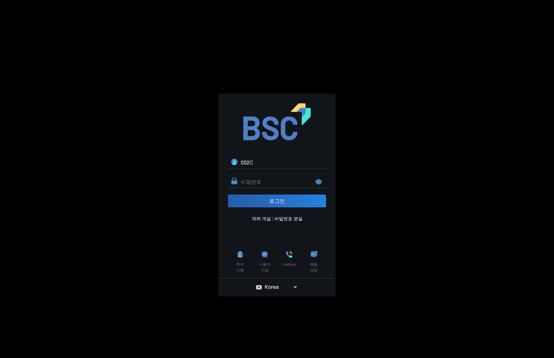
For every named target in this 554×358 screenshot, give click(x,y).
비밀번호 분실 (288, 218)
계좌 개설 (262, 218)
